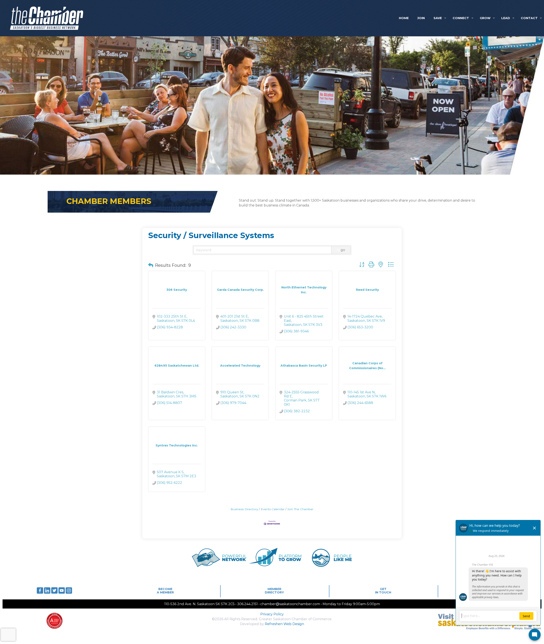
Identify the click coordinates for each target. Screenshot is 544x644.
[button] (150, 265)
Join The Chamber (300, 509)
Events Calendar (273, 509)
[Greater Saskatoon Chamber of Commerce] (42, 18)
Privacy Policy (272, 614)
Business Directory (244, 509)
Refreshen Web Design (284, 624)
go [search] (343, 250)
